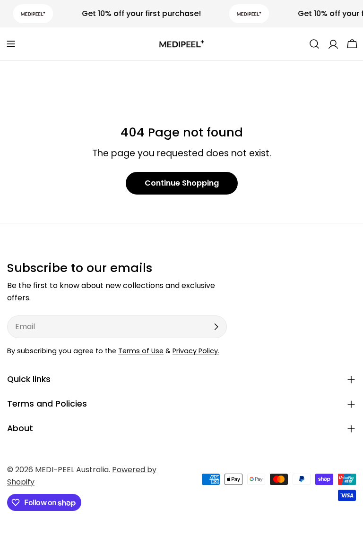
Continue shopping (182, 183)
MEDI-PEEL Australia (72, 469)
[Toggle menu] (10, 43)
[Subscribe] (216, 327)
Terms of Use (141, 351)
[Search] (314, 43)
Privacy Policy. (196, 351)
